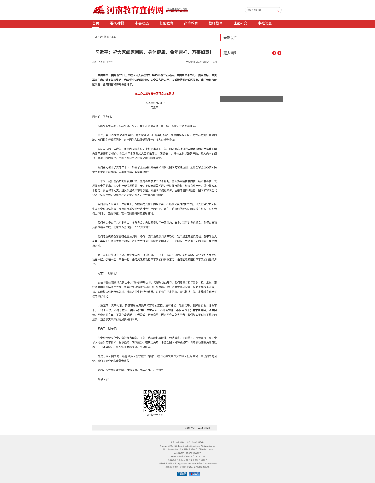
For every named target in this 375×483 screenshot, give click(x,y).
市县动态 (142, 23)
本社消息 (265, 23)
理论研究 (240, 23)
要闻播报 (117, 23)
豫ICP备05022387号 (193, 453)
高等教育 (191, 23)
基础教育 (166, 23)
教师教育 (216, 23)
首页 (95, 23)
